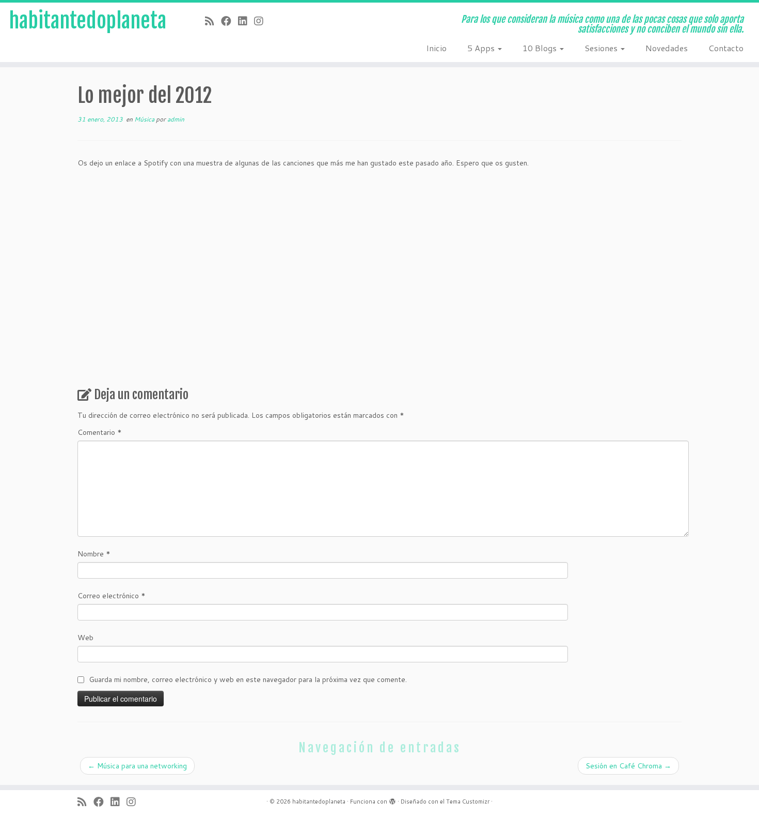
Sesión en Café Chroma (628, 766)
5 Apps (482, 48)
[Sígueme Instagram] (262, 20)
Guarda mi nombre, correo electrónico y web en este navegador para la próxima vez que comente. (248, 679)
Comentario (99, 432)
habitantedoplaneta (87, 20)
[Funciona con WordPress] (392, 799)
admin (175, 119)
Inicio (436, 48)
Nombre (93, 554)
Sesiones (602, 48)
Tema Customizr (467, 801)
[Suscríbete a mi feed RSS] (213, 20)
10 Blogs (541, 48)
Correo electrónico (111, 596)
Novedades (666, 48)
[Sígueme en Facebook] (229, 20)
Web (85, 637)
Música (145, 119)
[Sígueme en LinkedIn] (246, 20)
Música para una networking (137, 766)
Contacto (726, 48)
